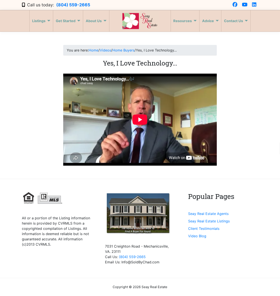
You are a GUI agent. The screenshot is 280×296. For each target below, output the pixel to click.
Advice (208, 21)
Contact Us (233, 21)
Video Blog (197, 236)
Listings (39, 21)
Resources (182, 21)
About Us (94, 21)
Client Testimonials (203, 228)
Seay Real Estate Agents (208, 213)
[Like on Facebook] (235, 4)
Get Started (65, 21)
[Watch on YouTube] (244, 4)
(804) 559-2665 (73, 4)
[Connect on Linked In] (254, 4)
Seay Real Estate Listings (209, 221)
